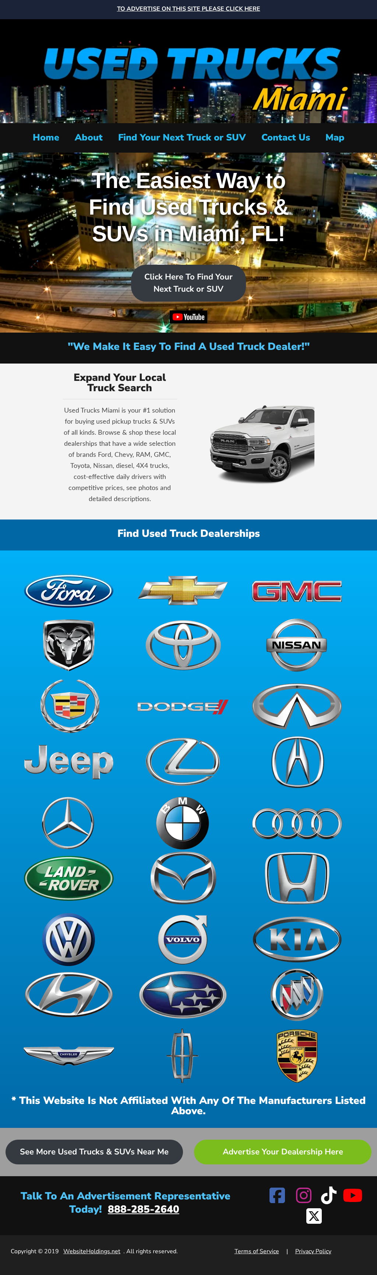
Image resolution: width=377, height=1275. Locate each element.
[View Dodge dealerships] (183, 706)
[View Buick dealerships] (297, 994)
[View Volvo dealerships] (183, 939)
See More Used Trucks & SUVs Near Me (94, 1151)
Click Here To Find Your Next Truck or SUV (188, 283)
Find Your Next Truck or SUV (182, 137)
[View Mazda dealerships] (183, 878)
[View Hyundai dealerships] (69, 994)
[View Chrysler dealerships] (69, 1056)
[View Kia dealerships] (297, 939)
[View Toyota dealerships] (183, 645)
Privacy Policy (313, 1251)
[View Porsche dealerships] (297, 1056)
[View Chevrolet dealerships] (183, 590)
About (89, 137)
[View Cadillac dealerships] (69, 706)
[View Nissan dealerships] (297, 645)
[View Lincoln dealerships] (183, 1056)
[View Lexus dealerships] (183, 761)
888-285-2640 (143, 1209)
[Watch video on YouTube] (189, 318)
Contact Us (285, 137)
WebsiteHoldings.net (91, 1251)
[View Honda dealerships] (297, 878)
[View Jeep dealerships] (69, 761)
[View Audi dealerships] (297, 823)
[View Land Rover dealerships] (69, 878)
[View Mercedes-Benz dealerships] (69, 823)
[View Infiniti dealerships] (297, 706)
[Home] (188, 70)
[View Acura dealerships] (297, 761)
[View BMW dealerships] (183, 823)
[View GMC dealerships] (297, 590)
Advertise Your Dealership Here (283, 1151)
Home (46, 137)
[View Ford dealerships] (69, 590)
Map (335, 137)
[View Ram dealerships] (69, 645)
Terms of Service (257, 1251)
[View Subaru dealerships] (183, 994)
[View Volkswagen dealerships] (69, 939)
